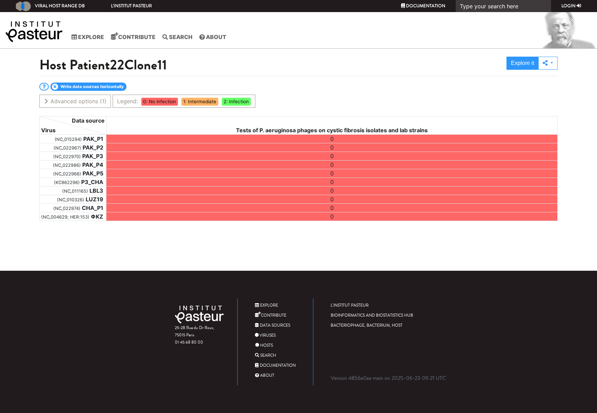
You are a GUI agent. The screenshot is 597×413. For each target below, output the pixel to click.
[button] (548, 63)
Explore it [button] (522, 63)
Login (569, 6)
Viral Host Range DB (60, 6)
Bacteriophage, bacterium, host (366, 325)
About (215, 36)
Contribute (136, 36)
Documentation (425, 6)
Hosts (266, 345)
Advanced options (77, 101)
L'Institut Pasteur (131, 6)
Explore (90, 36)
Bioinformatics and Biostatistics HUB (372, 315)
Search (180, 36)
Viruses (267, 335)
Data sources (274, 325)
